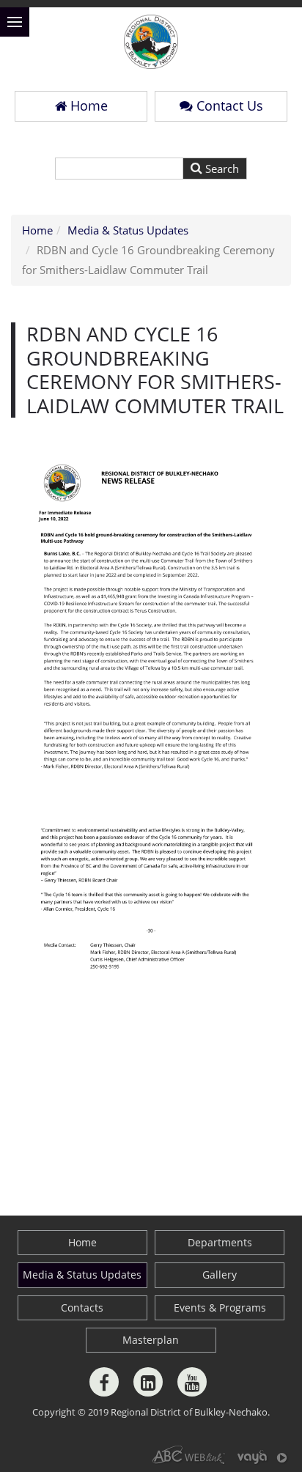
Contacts (82, 1307)
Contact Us (229, 105)
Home (89, 105)
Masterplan (150, 1340)
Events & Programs (220, 1307)
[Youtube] (192, 1382)
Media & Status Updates (127, 230)
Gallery (219, 1274)
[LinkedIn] (148, 1382)
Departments (220, 1242)
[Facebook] (104, 1382)
